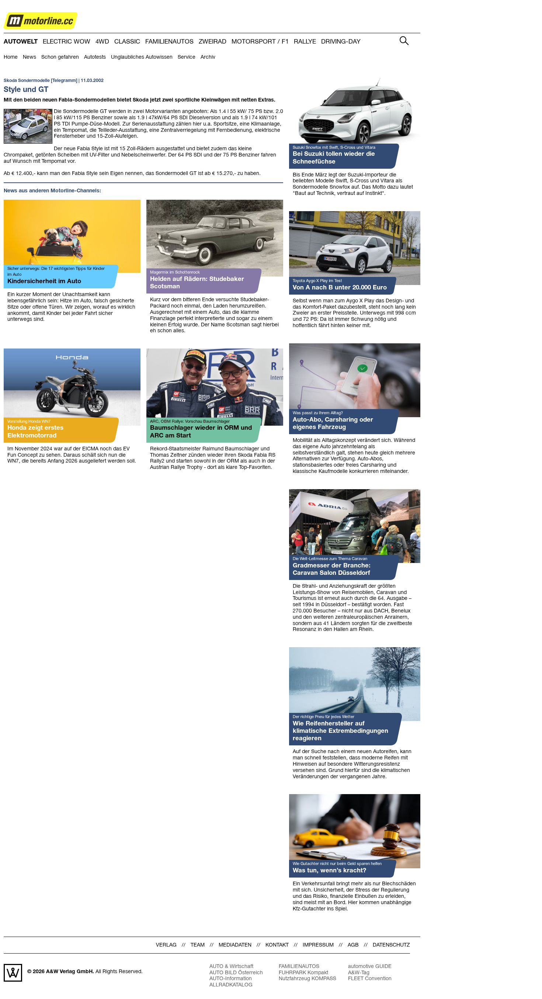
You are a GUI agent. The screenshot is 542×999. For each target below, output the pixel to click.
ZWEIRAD (212, 42)
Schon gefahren (60, 57)
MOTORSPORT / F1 (260, 42)
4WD (102, 42)
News (29, 57)
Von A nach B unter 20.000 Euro (340, 288)
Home (11, 57)
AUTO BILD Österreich (236, 973)
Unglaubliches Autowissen (142, 57)
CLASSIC (127, 42)
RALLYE (305, 42)
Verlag (166, 945)
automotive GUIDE (370, 966)
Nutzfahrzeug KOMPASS (307, 978)
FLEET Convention (370, 978)
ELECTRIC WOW (66, 42)
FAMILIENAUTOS (169, 42)
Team (198, 945)
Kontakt (277, 945)
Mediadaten (235, 945)
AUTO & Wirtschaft (231, 966)
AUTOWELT (21, 42)
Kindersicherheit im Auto (44, 281)
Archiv (208, 57)
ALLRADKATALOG (231, 985)
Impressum (318, 945)
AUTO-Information (230, 978)
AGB (353, 945)
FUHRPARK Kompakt (303, 973)
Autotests (95, 57)
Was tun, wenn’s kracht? (329, 870)
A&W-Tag (358, 973)
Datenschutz (391, 945)
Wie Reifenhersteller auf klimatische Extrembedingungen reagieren (340, 731)
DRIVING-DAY (341, 42)
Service (186, 57)
